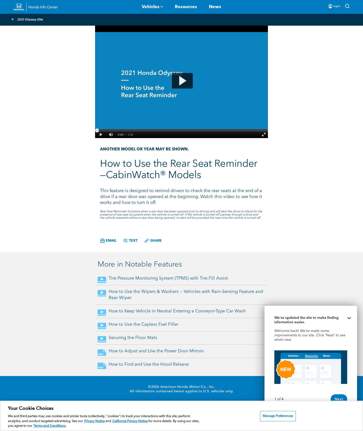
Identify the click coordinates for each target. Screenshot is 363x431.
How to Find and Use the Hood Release (149, 364)
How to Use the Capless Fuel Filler (143, 324)
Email (110, 240)
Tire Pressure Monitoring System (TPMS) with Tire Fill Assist (168, 278)
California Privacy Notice (130, 421)
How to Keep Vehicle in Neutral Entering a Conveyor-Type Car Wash (177, 311)
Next (339, 399)
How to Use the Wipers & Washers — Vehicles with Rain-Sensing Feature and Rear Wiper (186, 294)
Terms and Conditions (50, 426)
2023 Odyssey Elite (30, 19)
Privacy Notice (94, 421)
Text (133, 240)
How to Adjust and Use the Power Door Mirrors (156, 351)
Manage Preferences (278, 416)
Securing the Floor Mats (133, 338)
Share (155, 240)
